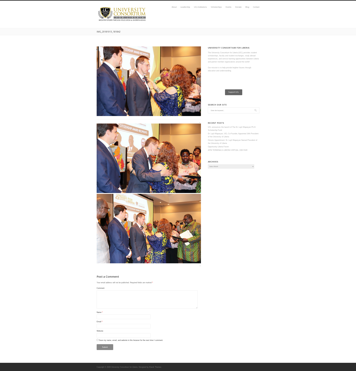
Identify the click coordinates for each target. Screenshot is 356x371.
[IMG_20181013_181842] (149, 115)
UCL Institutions (200, 7)
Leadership (185, 7)
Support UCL (233, 92)
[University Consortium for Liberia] (122, 21)
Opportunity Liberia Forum (218, 147)
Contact (256, 7)
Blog (247, 7)
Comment (100, 288)
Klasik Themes (155, 367)
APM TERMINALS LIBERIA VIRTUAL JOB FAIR (227, 150)
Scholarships (216, 7)
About (174, 7)
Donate (238, 7)
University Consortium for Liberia (124, 367)
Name (99, 312)
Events (228, 7)
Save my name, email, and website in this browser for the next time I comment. (131, 340)
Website (100, 331)
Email (99, 322)
